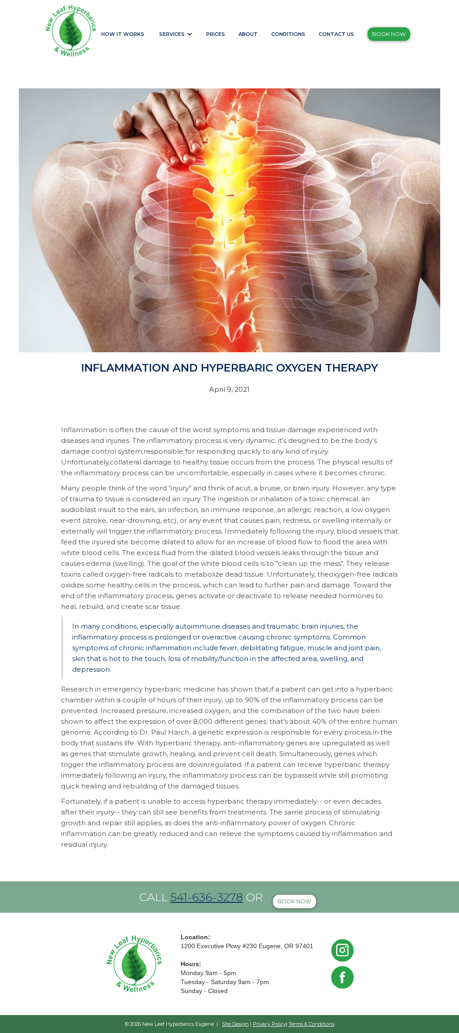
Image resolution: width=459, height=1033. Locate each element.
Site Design (235, 1024)
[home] (70, 30)
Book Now (389, 34)
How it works (122, 34)
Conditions (288, 34)
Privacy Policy (269, 1024)
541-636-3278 (206, 897)
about (248, 34)
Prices (215, 34)
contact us (336, 34)
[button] (178, 30)
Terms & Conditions (311, 1024)
